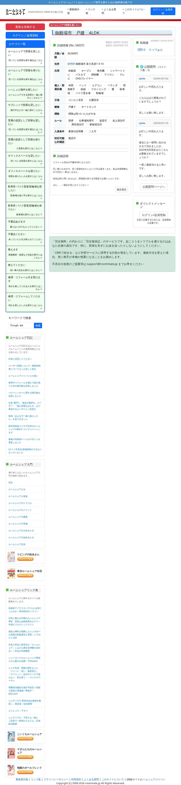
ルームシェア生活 (16, 544)
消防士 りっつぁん (150, 49)
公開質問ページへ (153, 187)
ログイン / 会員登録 (163, 11)
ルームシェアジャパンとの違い (23, 376)
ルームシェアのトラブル (20, 503)
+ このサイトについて (133, 11)
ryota (142, 78)
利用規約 (76, 779)
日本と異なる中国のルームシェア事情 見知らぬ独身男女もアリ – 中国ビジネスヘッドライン (24, 621)
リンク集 (36, 779)
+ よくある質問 (109, 11)
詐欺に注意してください (20, 359)
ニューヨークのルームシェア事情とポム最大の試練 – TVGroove (24, 659)
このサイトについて (113, 779)
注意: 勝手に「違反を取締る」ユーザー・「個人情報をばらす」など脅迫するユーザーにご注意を (24, 406)
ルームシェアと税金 (18, 496)
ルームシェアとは (16, 489)
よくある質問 (91, 779)
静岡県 (71, 63)
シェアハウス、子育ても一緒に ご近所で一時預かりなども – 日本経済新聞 (24, 720)
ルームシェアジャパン (153, 779)
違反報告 (122, 189)
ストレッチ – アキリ (18, 711)
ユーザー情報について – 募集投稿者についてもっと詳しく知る (24, 367)
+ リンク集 (90, 11)
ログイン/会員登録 (154, 215)
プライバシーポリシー (56, 779)
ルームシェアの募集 (18, 517)
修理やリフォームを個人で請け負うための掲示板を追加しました (24, 384)
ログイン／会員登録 (25, 35)
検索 (38, 325)
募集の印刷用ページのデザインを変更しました (24, 441)
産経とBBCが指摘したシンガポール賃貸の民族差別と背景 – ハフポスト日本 (24, 634)
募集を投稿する (25, 27)
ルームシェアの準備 (18, 524)
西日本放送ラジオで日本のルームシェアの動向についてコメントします (24, 429)
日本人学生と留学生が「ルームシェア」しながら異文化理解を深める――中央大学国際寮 (24, 647)
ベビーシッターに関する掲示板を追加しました (24, 394)
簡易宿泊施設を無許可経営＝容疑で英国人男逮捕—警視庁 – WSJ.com (24, 690)
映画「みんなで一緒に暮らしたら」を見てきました (23, 417)
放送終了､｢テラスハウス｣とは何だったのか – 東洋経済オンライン (24, 610)
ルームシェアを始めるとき (21, 537)
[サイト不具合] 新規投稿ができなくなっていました (25, 451)
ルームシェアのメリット (20, 510)
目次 (10, 482)
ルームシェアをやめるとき (21, 530)
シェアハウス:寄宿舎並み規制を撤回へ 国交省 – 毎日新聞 (24, 702)
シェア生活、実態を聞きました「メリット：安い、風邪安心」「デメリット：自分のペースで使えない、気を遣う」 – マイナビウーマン (24, 674)
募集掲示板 (22, 779)
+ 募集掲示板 (73, 11)
